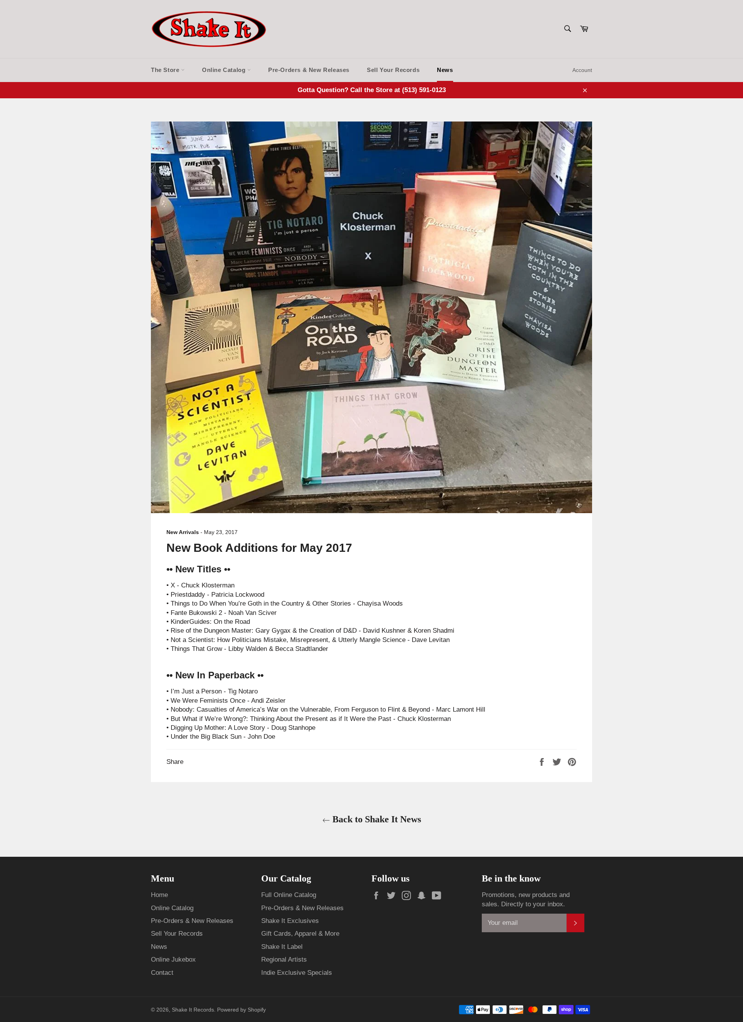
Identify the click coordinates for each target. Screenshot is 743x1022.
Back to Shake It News (375, 819)
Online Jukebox (173, 959)
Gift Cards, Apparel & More (300, 933)
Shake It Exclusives (290, 920)
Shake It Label (282, 946)
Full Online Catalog (288, 895)
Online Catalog (224, 70)
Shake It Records (193, 1010)
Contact (162, 972)
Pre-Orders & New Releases (308, 70)
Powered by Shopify (241, 1010)
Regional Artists (284, 959)
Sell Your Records (393, 70)
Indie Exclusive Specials (296, 972)
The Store (166, 70)
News (445, 70)
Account (582, 70)
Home (159, 895)
